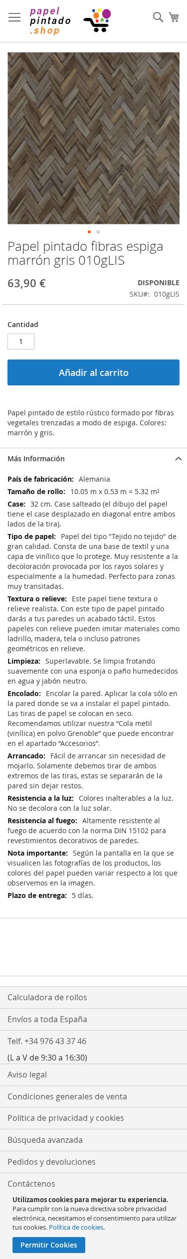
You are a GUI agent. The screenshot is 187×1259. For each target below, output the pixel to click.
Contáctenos (31, 1183)
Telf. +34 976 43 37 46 (46, 1041)
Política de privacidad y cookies (65, 1117)
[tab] (93, 458)
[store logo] (69, 21)
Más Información (36, 458)
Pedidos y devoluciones (51, 1161)
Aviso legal (27, 1074)
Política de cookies (76, 1227)
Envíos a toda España (47, 1019)
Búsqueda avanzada (45, 1139)
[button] (89, 231)
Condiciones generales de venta (67, 1096)
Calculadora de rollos (47, 997)
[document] (94, 1224)
